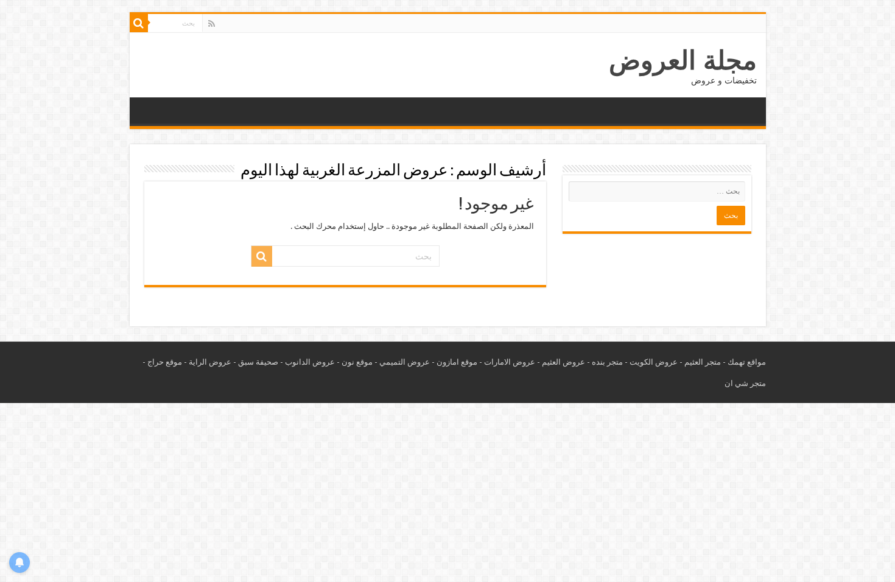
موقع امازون (457, 361)
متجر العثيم (702, 361)
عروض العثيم (563, 361)
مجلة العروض (683, 60)
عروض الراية (210, 361)
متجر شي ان (745, 383)
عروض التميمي (404, 361)
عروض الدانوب (310, 361)
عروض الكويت (654, 361)
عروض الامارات (509, 361)
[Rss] (211, 23)
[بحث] (139, 23)
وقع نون (355, 361)
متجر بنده (607, 361)
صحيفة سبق (258, 361)
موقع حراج (164, 361)
